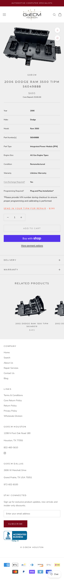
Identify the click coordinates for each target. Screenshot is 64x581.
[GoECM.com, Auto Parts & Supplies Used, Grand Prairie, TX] (15, 536)
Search (7, 357)
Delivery (10, 260)
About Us (8, 362)
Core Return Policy (13, 400)
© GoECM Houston (32, 547)
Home (7, 352)
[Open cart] (60, 14)
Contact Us (9, 373)
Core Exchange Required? (14, 182)
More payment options (32, 245)
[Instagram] (5, 453)
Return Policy (10, 405)
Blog (6, 378)
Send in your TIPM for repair (25, 208)
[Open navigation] (4, 14)
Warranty (11, 269)
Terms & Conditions (13, 395)
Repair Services (11, 368)
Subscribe (15, 524)
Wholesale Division (13, 416)
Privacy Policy (10, 410)
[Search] (54, 14)
